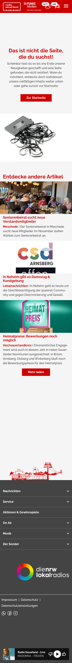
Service (8, 501)
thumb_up (64, 654)
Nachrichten (11, 491)
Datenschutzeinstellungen (19, 605)
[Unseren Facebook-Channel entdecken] (9, 613)
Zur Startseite (36, 98)
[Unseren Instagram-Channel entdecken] (15, 613)
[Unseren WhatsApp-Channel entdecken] (3, 613)
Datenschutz (29, 600)
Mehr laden (36, 372)
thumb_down (50, 654)
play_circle (57, 654)
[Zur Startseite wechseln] (12, 6)
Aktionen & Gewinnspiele (21, 512)
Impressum (9, 600)
